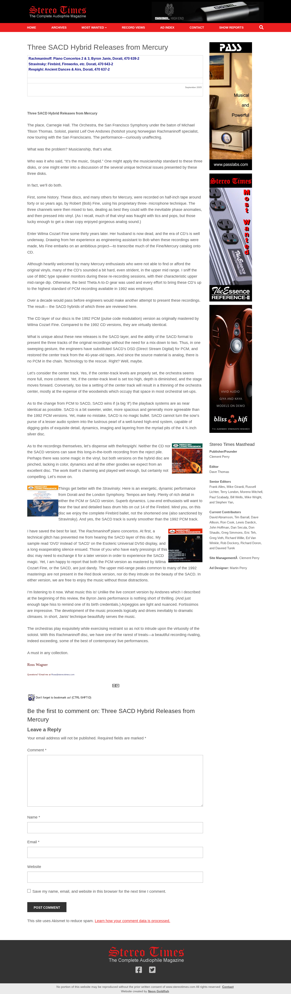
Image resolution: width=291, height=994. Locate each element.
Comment (36, 750)
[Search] (261, 28)
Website (34, 867)
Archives (58, 27)
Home (31, 27)
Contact (197, 27)
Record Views (133, 27)
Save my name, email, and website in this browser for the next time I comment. (99, 891)
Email (33, 842)
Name (33, 817)
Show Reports (231, 27)
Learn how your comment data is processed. (132, 921)
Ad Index (167, 27)
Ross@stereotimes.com (62, 674)
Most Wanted (93, 27)
